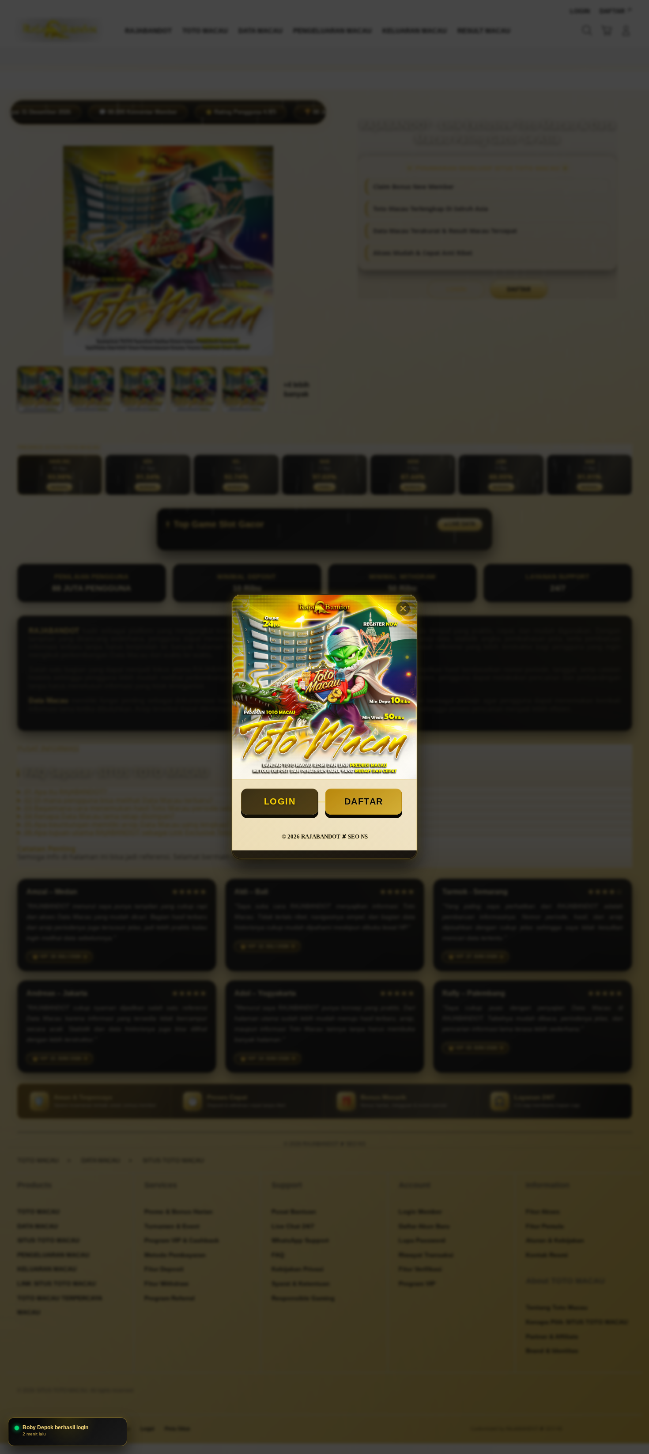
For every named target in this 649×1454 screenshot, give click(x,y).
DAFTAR (363, 801)
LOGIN (280, 801)
